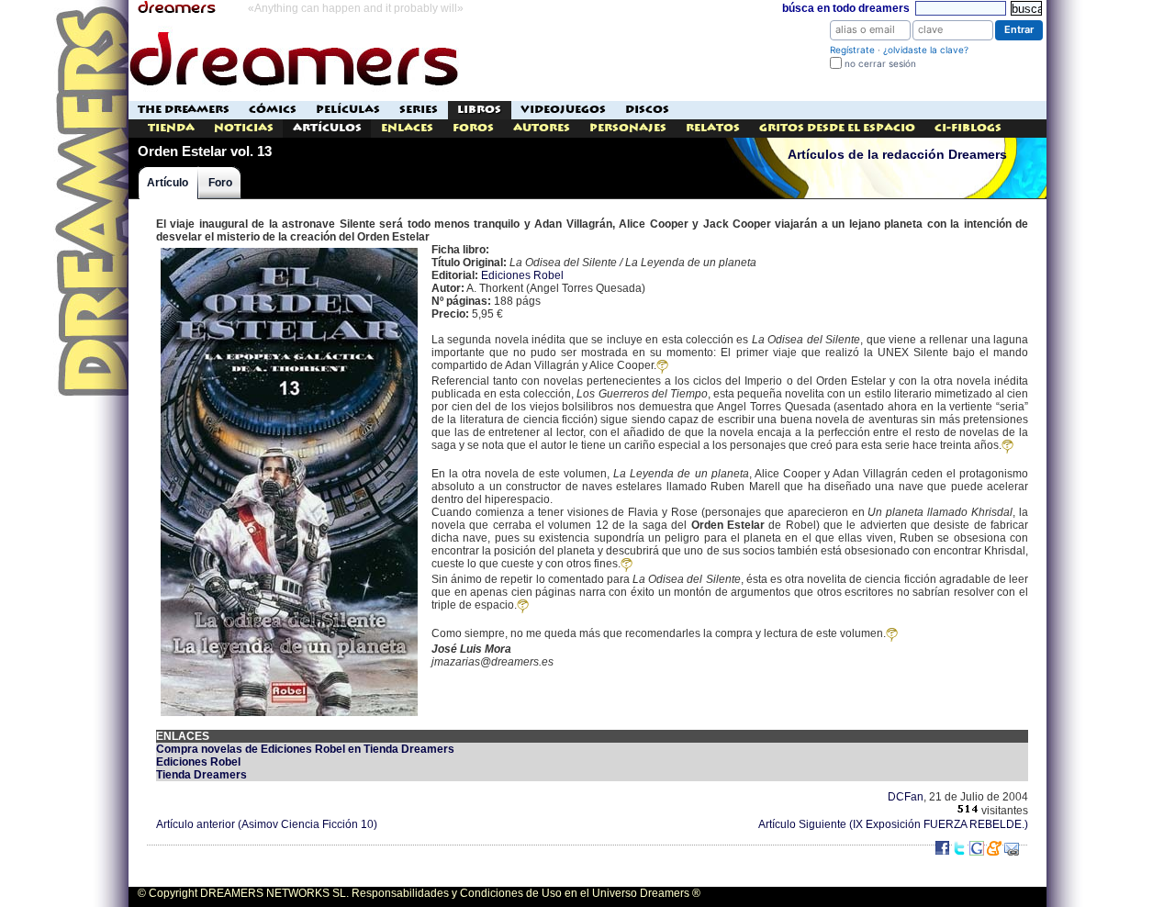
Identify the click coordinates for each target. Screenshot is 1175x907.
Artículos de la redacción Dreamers (897, 155)
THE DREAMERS (183, 110)
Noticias (244, 128)
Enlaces (407, 128)
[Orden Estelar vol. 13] (289, 249)
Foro (220, 182)
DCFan (905, 796)
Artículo (167, 182)
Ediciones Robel (522, 275)
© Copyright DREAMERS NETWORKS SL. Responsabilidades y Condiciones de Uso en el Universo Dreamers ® (419, 893)
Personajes (627, 128)
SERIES (418, 110)
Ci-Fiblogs (968, 128)
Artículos (327, 128)
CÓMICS (273, 110)
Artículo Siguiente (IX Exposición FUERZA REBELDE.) (893, 824)
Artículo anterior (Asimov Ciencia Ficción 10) (266, 824)
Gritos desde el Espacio (837, 128)
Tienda (171, 128)
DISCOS (647, 110)
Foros (473, 128)
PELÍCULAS (348, 110)
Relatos (713, 128)
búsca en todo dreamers (846, 8)
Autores (541, 128)
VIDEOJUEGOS (563, 110)
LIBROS (479, 110)
